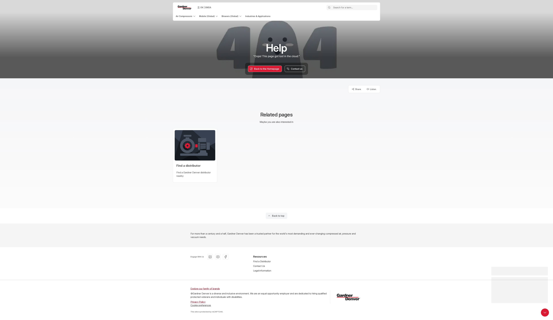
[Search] (329, 7)
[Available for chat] (545, 312)
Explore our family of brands (205, 288)
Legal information (262, 270)
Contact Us (259, 266)
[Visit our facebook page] (225, 257)
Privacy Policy (198, 301)
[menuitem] (186, 16)
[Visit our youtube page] (218, 257)
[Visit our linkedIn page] (210, 257)
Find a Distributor (262, 261)
